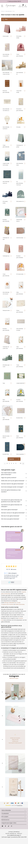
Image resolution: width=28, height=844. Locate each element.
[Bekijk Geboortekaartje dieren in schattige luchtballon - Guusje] (20, 156)
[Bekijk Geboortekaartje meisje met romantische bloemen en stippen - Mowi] (20, 101)
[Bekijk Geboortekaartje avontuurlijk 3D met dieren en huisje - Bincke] (20, 65)
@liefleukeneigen (14, 678)
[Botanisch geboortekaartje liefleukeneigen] (15, 763)
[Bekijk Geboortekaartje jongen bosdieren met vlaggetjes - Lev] (20, 285)
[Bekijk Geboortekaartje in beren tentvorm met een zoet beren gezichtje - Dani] (7, 230)
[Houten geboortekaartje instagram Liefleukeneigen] (15, 787)
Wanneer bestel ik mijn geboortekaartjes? (12, 484)
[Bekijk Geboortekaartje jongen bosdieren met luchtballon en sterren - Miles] (7, 212)
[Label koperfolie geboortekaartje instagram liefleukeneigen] (15, 692)
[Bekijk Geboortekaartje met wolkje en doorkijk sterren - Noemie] (20, 212)
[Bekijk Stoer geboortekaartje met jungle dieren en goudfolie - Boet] (20, 375)
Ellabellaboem (13, 602)
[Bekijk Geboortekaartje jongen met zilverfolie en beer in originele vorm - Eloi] (20, 230)
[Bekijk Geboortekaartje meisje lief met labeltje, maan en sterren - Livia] (7, 65)
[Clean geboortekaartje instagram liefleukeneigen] (15, 716)
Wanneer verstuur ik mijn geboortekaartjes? (13, 513)
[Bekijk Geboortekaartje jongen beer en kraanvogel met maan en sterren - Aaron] (20, 428)
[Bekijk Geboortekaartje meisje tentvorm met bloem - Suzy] (7, 248)
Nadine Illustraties (20, 604)
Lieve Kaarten (9, 604)
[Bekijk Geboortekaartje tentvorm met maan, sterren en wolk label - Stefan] (7, 339)
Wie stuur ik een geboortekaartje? (10, 516)
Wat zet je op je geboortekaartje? (10, 519)
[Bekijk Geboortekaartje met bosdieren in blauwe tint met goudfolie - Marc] (7, 447)
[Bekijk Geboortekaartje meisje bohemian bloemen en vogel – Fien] (7, 83)
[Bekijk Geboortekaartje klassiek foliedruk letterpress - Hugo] (7, 375)
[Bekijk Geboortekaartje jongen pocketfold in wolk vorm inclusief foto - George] (7, 101)
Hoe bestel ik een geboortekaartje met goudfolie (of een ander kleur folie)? (11, 500)
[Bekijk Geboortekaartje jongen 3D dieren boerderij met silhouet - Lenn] (7, 194)
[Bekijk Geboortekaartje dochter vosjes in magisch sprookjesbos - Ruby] (7, 266)
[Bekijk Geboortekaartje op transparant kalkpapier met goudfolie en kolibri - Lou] (7, 303)
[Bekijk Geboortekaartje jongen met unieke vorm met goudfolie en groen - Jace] (20, 392)
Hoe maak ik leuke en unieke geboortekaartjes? (8, 473)
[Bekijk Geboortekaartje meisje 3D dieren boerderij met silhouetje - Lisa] (20, 29)
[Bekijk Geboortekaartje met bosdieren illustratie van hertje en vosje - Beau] (20, 410)
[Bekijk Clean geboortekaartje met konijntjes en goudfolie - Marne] (20, 321)
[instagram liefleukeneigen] (15, 739)
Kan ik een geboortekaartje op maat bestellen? (11, 491)
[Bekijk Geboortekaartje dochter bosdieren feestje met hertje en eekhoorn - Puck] (20, 339)
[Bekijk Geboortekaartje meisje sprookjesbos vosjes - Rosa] (7, 138)
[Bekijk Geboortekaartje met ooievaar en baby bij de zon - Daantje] (7, 285)
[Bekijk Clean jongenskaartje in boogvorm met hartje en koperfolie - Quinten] (20, 447)
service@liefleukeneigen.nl (14, 835)
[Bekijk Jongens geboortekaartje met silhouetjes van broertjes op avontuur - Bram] (7, 156)
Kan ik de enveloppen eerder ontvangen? (12, 487)
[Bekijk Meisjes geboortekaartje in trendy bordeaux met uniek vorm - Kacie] (20, 47)
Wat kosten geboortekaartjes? (9, 509)
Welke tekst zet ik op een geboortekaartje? (12, 480)
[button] (20, 5)
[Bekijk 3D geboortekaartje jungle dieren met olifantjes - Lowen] (7, 357)
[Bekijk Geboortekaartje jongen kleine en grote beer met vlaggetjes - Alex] (7, 392)
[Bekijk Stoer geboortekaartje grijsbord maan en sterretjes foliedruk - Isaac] (7, 410)
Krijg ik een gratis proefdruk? (8, 477)
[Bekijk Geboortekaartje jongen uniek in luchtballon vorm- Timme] (7, 119)
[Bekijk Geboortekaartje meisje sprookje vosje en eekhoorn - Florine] (7, 321)
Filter (6, 19)
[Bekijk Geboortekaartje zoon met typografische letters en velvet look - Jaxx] (7, 174)
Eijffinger (6, 602)
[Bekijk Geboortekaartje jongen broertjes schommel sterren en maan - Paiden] (20, 174)
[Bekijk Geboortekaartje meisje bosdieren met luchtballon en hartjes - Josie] (20, 248)
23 (20, 463)
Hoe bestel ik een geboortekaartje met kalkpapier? (11, 505)
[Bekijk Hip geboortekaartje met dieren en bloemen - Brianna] (7, 428)
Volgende (11, 459)
